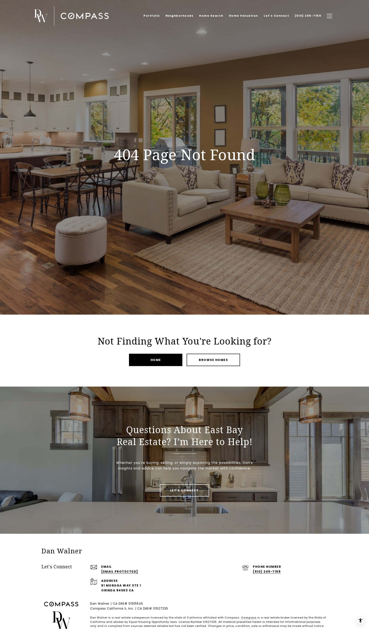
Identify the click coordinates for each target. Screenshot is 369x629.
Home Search (211, 16)
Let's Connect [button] (184, 490)
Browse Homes (213, 360)
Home (156, 360)
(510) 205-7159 (267, 571)
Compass (248, 617)
